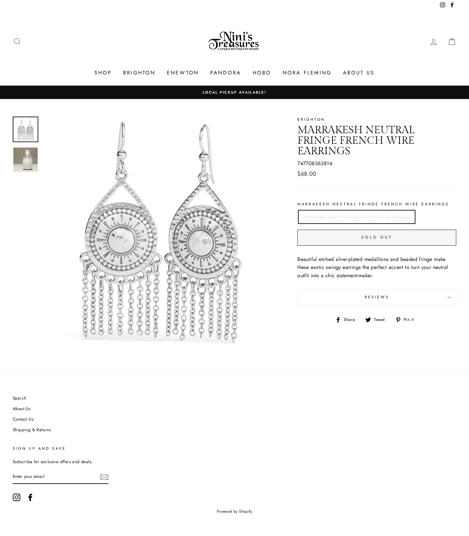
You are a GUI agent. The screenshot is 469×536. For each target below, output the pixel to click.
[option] (234, 92)
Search (19, 398)
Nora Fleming (307, 72)
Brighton (139, 72)
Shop (103, 72)
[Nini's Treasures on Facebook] (30, 497)
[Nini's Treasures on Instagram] (16, 497)
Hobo (262, 72)
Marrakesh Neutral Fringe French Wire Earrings (373, 204)
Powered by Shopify (234, 511)
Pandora (225, 72)
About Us (359, 72)
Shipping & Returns (32, 429)
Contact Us (23, 419)
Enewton (183, 72)
